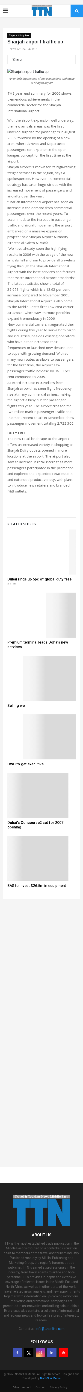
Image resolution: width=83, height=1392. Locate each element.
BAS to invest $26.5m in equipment (36, 886)
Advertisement (21, 1387)
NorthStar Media (50, 1378)
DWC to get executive (25, 764)
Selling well (17, 705)
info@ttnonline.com (50, 1329)
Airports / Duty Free (19, 35)
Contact (41, 1387)
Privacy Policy (58, 1387)
